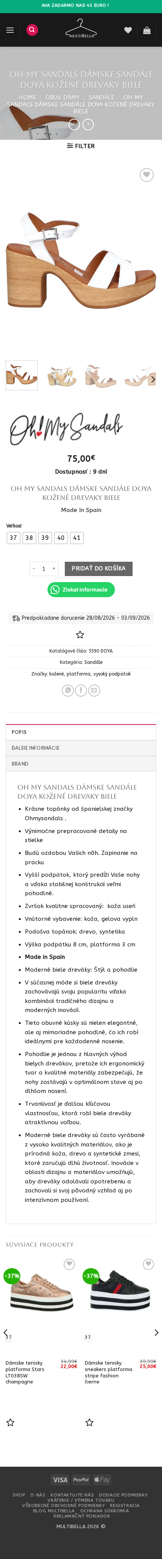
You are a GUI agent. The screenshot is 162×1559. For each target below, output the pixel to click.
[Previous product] (88, 124)
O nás (37, 1495)
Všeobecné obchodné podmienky (63, 1505)
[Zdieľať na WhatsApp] (68, 691)
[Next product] (74, 124)
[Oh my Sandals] (66, 429)
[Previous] (18, 260)
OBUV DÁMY (63, 97)
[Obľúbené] (128, 30)
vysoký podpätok (112, 674)
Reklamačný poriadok (81, 1516)
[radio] (13, 538)
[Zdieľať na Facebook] (81, 691)
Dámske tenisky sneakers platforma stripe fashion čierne (108, 1372)
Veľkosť (14, 526)
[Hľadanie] (32, 30)
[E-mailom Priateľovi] (94, 691)
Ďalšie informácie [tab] (36, 748)
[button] (10, 30)
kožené (56, 674)
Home (28, 97)
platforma (78, 674)
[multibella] (81, 30)
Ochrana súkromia (104, 1510)
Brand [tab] (20, 764)
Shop (18, 1495)
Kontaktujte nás (72, 1495)
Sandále (102, 97)
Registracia (124, 1505)
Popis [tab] (19, 732)
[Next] (144, 260)
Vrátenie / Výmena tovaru (80, 1500)
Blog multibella (54, 1510)
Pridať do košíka (98, 568)
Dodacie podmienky (123, 1495)
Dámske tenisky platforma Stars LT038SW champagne (25, 1372)
